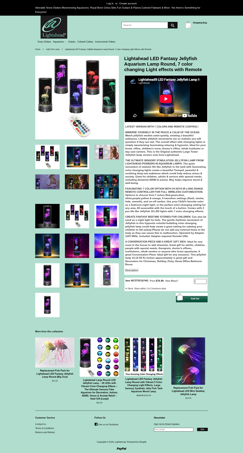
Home (37, 49)
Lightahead (120, 442)
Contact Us (40, 424)
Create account (128, 3)
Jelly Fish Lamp (52, 49)
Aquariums (59, 42)
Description (131, 270)
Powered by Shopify (136, 442)
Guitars (72, 42)
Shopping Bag (188, 25)
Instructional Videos (105, 42)
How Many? (171, 280)
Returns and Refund (45, 432)
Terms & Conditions (44, 428)
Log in (110, 3)
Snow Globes (44, 42)
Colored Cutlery (85, 42)
